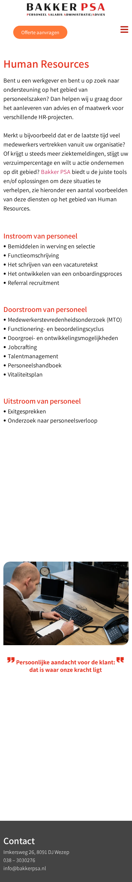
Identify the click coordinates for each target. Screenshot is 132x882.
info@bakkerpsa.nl (24, 868)
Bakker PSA (55, 172)
